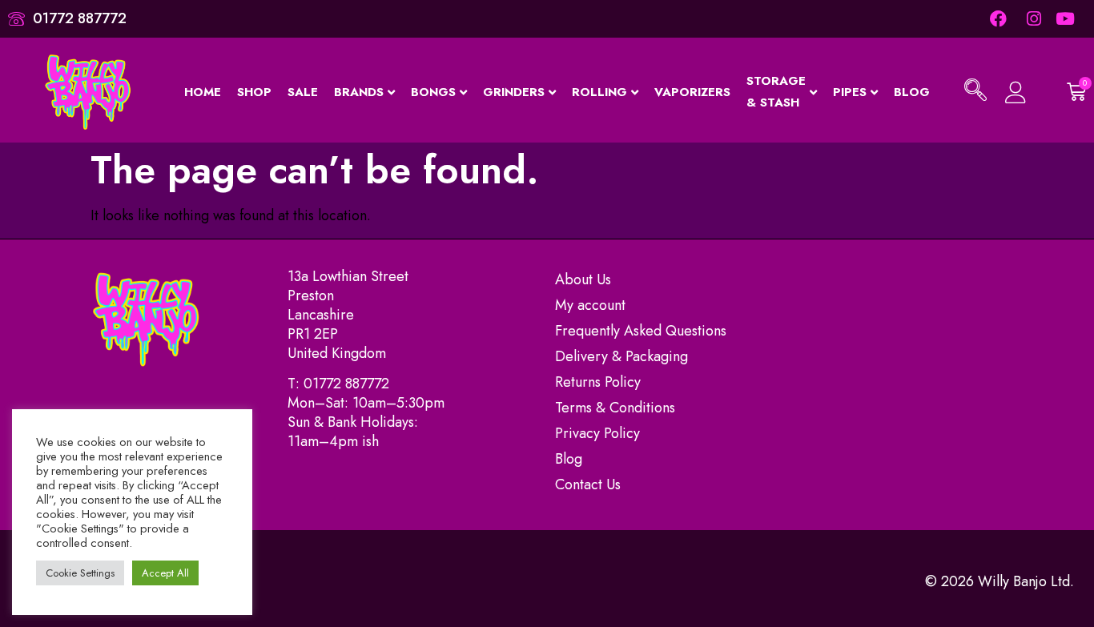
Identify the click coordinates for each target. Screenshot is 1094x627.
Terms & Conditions (615, 407)
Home (202, 92)
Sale (303, 92)
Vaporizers (692, 92)
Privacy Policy (597, 433)
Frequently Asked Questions (640, 330)
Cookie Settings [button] (80, 573)
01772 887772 (346, 383)
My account (590, 305)
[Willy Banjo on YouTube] (1066, 18)
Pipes (850, 92)
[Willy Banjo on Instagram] (1032, 18)
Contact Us (588, 484)
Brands (359, 92)
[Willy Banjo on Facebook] (998, 18)
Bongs (433, 92)
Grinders (514, 92)
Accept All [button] (165, 573)
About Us (583, 279)
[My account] (1016, 92)
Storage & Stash (776, 91)
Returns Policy (598, 382)
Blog (912, 92)
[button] (975, 92)
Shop (254, 92)
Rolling (599, 92)
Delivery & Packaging (621, 356)
